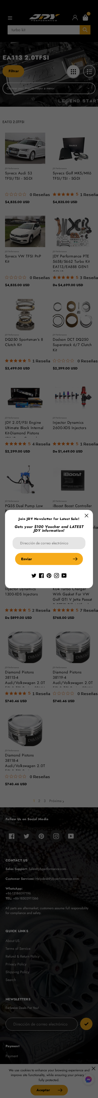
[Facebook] (41, 575)
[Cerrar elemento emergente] (86, 515)
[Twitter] (33, 575)
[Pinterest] (49, 575)
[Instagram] (56, 575)
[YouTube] (64, 575)
